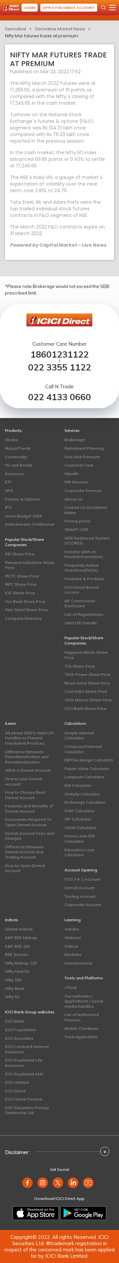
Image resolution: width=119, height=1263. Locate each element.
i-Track (70, 987)
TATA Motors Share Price (88, 699)
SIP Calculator (77, 819)
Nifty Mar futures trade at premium (41, 36)
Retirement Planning (84, 448)
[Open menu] (112, 8)
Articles (71, 929)
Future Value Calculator (86, 768)
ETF (8, 481)
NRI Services (76, 481)
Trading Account (80, 896)
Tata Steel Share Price (26, 609)
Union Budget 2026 (23, 515)
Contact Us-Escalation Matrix (85, 510)
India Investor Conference (30, 524)
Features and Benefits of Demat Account (29, 808)
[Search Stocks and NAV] (103, 8)
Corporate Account (82, 904)
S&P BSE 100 (17, 946)
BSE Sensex (16, 954)
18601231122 (59, 354)
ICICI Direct (15, 1090)
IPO (8, 507)
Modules (72, 954)
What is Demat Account (28, 770)
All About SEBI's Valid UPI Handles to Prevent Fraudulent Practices (29, 738)
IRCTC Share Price (22, 576)
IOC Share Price (20, 592)
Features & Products (84, 578)
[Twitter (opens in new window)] (58, 1182)
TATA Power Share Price (87, 674)
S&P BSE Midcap (21, 937)
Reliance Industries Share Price (30, 565)
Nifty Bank (14, 988)
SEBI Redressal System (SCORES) (87, 541)
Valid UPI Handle (80, 622)
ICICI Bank (14, 1021)
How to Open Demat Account (25, 868)
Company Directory (23, 618)
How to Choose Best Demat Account (25, 795)
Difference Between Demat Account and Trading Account (24, 852)
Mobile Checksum (81, 1028)
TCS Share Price (79, 666)
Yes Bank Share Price (25, 601)
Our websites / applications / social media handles (83, 1001)
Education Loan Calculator (79, 852)
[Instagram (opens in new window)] (42, 1182)
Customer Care (79, 465)
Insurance (14, 473)
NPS (9, 490)
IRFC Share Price (21, 584)
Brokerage (74, 439)
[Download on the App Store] (36, 1213)
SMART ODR (76, 529)
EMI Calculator (78, 785)
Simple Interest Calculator (79, 735)
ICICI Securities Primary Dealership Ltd (27, 1110)
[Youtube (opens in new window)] (88, 1182)
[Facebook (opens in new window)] (27, 1182)
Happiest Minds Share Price (86, 655)
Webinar (72, 937)
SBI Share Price (19, 553)
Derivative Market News (60, 29)
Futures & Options (22, 499)
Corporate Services (83, 490)
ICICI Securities (19, 1038)
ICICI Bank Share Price (85, 708)
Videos (71, 946)
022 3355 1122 (59, 367)
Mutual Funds (18, 448)
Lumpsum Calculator (84, 776)
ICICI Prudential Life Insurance (23, 1063)
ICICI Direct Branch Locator (81, 590)
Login (29, 8)
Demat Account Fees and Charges (29, 836)
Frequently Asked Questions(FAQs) (81, 568)
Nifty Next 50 (17, 971)
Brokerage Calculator (84, 802)
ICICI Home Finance (23, 1099)
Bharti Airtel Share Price (87, 683)
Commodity (16, 456)
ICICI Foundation (20, 1029)
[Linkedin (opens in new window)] (73, 1182)
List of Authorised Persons (81, 1017)
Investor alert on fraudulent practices (83, 554)
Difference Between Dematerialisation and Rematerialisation (27, 756)
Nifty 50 (12, 996)
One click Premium (82, 456)
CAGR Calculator (80, 827)
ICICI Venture (17, 1082)
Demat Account (79, 887)
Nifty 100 (13, 979)
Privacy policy (77, 520)
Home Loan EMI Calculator (79, 838)
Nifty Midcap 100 (21, 963)
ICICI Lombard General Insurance (27, 1049)
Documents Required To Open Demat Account (28, 822)
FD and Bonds (18, 465)
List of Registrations (83, 614)
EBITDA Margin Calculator (88, 759)
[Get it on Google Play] (83, 1213)
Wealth (71, 473)
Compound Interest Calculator (83, 749)
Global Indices (19, 929)
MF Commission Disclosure (79, 603)
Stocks (11, 439)
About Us (73, 499)
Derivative (15, 29)
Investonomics (78, 963)
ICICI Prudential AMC (24, 1073)
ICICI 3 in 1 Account (82, 879)
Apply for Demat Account (69, 8)
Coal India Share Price (85, 691)
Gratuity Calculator (82, 793)
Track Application (81, 1036)
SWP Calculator (79, 810)
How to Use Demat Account (23, 781)
